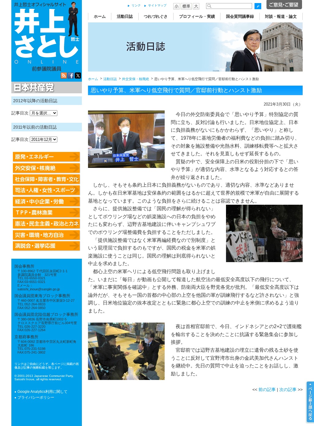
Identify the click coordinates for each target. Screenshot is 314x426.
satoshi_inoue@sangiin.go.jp (38, 289)
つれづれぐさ (156, 16)
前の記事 (267, 389)
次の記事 (288, 389)
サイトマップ (157, 5)
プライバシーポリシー (35, 397)
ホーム (100, 16)
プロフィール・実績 (197, 16)
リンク (136, 5)
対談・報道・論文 (281, 16)
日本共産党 (32, 88)
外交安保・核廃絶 (135, 79)
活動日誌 (125, 16)
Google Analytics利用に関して (42, 391)
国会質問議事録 (240, 16)
